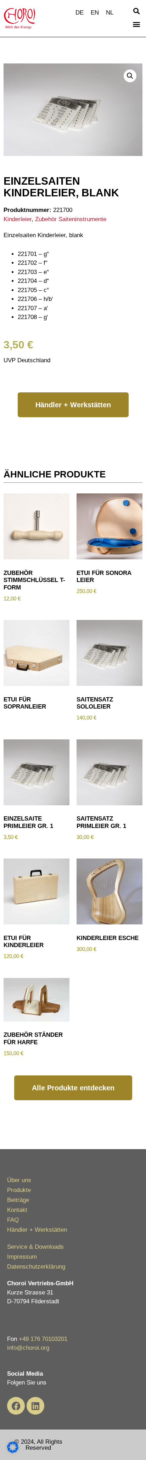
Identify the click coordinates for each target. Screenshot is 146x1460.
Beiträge (18, 1200)
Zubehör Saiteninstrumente (70, 219)
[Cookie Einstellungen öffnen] (12, 1451)
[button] (136, 11)
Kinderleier (18, 219)
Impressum (22, 1256)
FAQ (13, 1219)
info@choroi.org (28, 1347)
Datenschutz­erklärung (36, 1266)
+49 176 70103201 (43, 1339)
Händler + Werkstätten (37, 1229)
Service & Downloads (35, 1246)
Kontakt (17, 1210)
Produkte (19, 1190)
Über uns (19, 1180)
